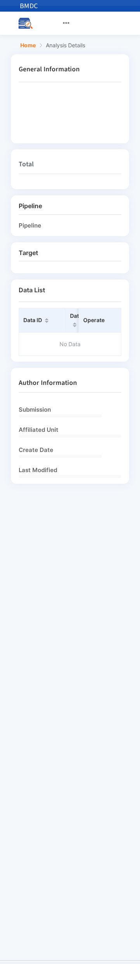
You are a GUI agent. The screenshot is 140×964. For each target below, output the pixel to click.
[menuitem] (71, 23)
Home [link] (28, 45)
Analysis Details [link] (65, 45)
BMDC (29, 6)
